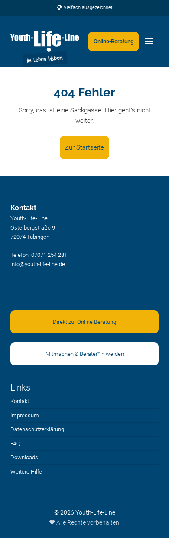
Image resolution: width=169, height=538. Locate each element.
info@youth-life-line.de (37, 264)
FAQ (15, 443)
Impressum (24, 415)
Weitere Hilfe (26, 471)
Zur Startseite (84, 147)
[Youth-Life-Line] (44, 41)
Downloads (24, 457)
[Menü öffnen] (149, 41)
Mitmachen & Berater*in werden (85, 354)
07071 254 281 (49, 255)
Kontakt (19, 401)
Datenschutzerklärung (37, 429)
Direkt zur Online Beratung (84, 322)
